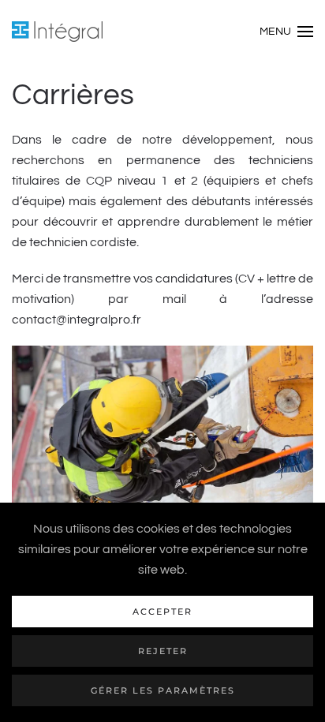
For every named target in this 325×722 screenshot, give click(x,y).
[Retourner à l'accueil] (57, 31)
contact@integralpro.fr (76, 319)
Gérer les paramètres (163, 690)
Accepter (162, 611)
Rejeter (163, 651)
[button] (287, 31)
